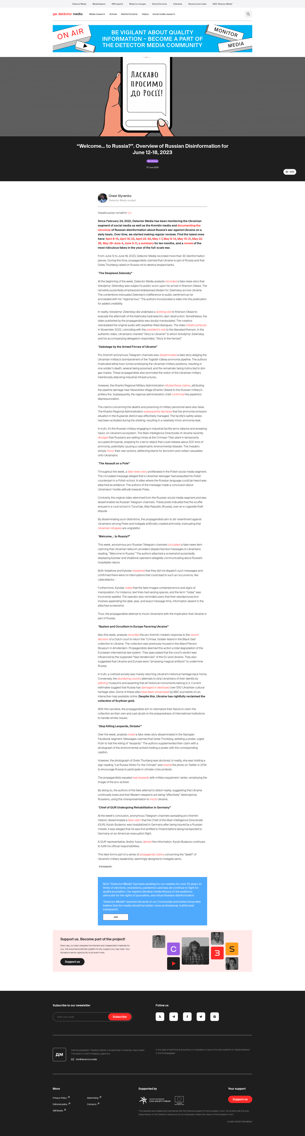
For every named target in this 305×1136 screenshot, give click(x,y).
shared (167, 765)
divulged (103, 437)
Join (115, 917)
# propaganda (105, 866)
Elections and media (197, 4)
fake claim (134, 820)
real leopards (141, 778)
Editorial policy (60, 1104)
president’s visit (156, 330)
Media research (97, 14)
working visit (163, 312)
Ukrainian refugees (110, 528)
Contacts (92, 1104)
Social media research (163, 14)
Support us (72, 962)
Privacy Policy (60, 1097)
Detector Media (79, 4)
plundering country (129, 679)
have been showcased (155, 692)
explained (139, 571)
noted (128, 588)
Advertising (93, 1097)
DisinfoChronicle (159, 4)
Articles (113, 14)
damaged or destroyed (155, 687)
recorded (171, 281)
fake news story (137, 472)
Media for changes (137, 4)
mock (153, 799)
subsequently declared (158, 411)
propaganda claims (152, 854)
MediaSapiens (99, 4)
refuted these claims (177, 385)
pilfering (103, 683)
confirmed (178, 394)
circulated (174, 545)
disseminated (168, 355)
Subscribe (120, 1017)
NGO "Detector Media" (223, 4)
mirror (110, 451)
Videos (145, 14)
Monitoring (152, 161)
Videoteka (177, 4)
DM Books (58, 1110)
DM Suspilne (117, 4)
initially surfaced (196, 325)
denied (147, 842)
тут (129, 213)
